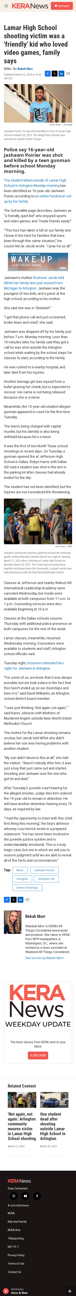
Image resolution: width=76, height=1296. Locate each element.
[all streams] (71, 1291)
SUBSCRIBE (38, 1055)
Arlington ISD (46, 878)
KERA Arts (14, 1230)
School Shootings (27, 887)
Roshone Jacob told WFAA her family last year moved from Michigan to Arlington (34, 283)
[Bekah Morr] (12, 922)
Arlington (22, 878)
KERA (11, 1213)
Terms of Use (16, 1263)
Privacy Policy (16, 1255)
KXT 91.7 (13, 1246)
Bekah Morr (25, 69)
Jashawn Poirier (44, 870)
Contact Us (14, 1272)
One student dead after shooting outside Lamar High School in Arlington (52, 1126)
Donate (63, 6)
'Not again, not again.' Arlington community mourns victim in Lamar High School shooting (22, 1126)
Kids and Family (17, 1221)
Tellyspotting (16, 1238)
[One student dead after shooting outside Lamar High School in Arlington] (54, 1100)
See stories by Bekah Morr (44, 958)
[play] (6, 1291)
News (20, 870)
